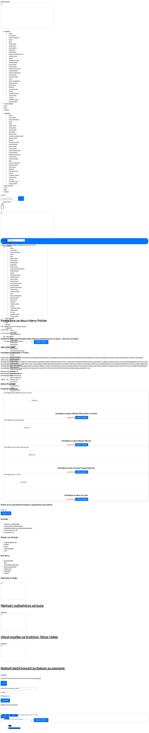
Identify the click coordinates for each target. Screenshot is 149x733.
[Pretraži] (21, 198)
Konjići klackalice (13, 70)
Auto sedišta (12, 35)
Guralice (11, 58)
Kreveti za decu (13, 66)
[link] (2, 211)
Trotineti (11, 97)
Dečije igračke (12, 46)
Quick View (35, 400)
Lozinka (3, 692)
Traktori (11, 91)
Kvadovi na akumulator (15, 72)
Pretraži (3, 195)
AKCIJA (10, 33)
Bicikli (10, 41)
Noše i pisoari (12, 85)
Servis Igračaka (8, 104)
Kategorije (7, 31)
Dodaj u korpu (41, 342)
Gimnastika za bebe (14, 60)
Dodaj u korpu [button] (81, 417)
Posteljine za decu (13, 99)
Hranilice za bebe (13, 62)
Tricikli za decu (12, 95)
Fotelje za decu (13, 75)
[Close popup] (4, 683)
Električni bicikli (13, 56)
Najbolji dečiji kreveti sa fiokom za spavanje (33, 668)
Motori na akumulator (14, 81)
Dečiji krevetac (13, 52)
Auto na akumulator (14, 37)
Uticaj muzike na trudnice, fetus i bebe (29, 637)
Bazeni (10, 39)
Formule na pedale (13, 77)
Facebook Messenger (14, 728)
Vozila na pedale (13, 101)
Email (2, 510)
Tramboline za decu (14, 93)
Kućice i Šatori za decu (14, 68)
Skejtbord (11, 87)
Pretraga (4, 240)
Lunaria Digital (36, 678)
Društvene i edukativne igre (16, 54)
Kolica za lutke (12, 64)
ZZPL (5, 106)
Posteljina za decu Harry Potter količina (12, 341)
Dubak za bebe (12, 44)
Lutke (10, 79)
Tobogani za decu (13, 89)
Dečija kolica (12, 50)
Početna (3, 245)
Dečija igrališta (13, 48)
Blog (5, 108)
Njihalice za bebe (13, 83)
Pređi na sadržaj (5, 1)
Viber (9, 726)
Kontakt (6, 110)
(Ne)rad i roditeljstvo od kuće (22, 606)
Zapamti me (6, 696)
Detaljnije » (4, 612)
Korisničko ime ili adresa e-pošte (10, 688)
